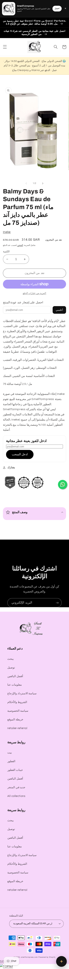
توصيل (11, 667)
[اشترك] (57, 602)
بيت (9, 752)
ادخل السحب (20, 454)
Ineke (7, 232)
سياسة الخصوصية (17, 710)
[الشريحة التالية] (43, 183)
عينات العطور (15, 770)
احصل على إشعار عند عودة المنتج (23, 302)
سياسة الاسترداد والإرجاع (22, 693)
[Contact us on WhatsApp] (62, 484)
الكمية (6, 251)
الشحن (20, 245)
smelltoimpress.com (29, 957)
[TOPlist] (6, 966)
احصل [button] (57, 8)
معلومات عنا (14, 684)
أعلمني (59, 310)
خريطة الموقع (15, 719)
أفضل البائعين (15, 676)
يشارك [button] (11, 467)
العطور (11, 761)
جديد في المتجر (16, 787)
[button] (5, 47)
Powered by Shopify (46, 957)
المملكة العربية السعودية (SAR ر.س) (32, 923)
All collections (16, 796)
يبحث (10, 659)
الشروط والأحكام (17, 702)
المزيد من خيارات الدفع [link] (34, 293)
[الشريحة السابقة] (26, 183)
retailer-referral (17, 728)
